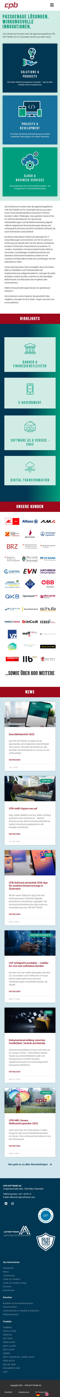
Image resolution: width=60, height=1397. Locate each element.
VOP (5, 1372)
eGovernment (10, 1307)
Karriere (7, 1286)
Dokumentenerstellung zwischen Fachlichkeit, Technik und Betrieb (27, 1042)
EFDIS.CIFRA (9, 1331)
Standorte (8, 1268)
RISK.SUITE (9, 1361)
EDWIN (6, 1353)
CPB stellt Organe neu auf (23, 808)
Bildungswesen (11, 1314)
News (6, 1272)
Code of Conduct (11, 1279)
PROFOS (7, 1335)
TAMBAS (7, 1327)
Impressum (23, 1392)
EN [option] (51, 1394)
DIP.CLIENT (9, 1349)
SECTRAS (8, 1338)
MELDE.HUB (9, 1364)
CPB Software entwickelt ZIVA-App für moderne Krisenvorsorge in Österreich (28, 885)
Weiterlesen (14, 760)
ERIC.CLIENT (9, 1346)
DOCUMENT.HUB (11, 1368)
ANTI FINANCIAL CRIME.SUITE (19, 1357)
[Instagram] (12, 1204)
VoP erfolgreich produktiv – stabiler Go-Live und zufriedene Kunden (28, 964)
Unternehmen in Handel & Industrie (21, 1311)
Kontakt (8, 1392)
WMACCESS (9, 1342)
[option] (49, 1394)
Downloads (9, 1290)
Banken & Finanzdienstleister (18, 1303)
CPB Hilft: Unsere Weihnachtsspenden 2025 (23, 1122)
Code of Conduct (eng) (15, 1283)
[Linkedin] (6, 1204)
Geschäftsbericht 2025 (21, 734)
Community (9, 1275)
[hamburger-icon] (52, 5)
